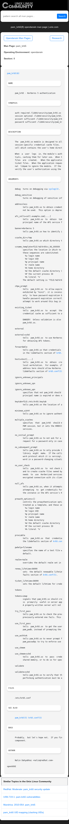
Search (62, 16)
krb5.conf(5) (55, 371)
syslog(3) (54, 189)
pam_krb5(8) (13, 73)
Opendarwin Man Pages (18, 38)
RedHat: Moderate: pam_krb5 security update (26, 789)
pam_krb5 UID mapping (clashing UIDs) (23, 812)
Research (57, 38)
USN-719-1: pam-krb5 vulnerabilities (21, 797)
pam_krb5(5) (21, 718)
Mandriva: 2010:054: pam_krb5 (19, 804)
